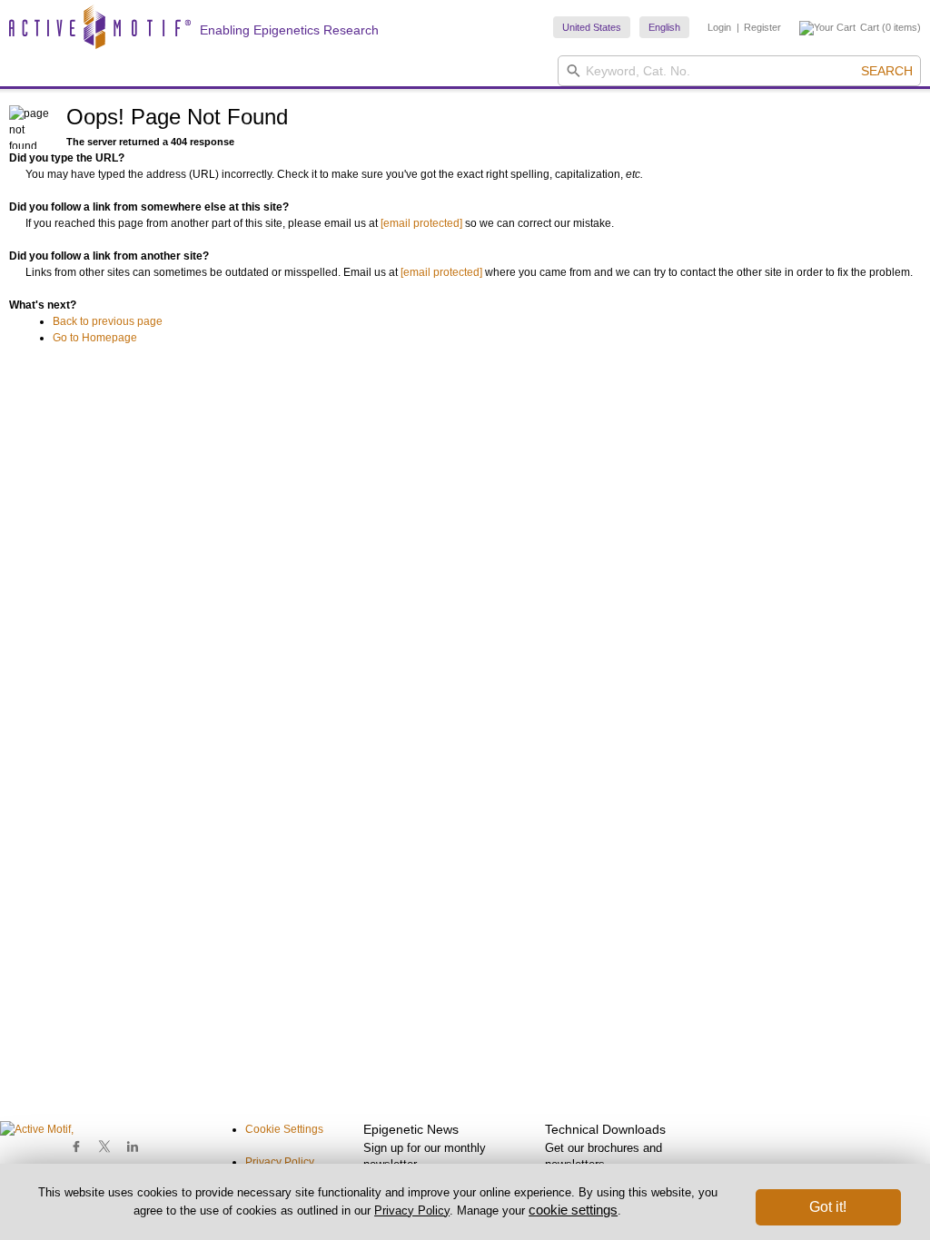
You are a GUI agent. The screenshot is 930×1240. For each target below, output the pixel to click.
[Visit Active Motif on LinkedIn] (132, 1146)
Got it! (827, 1207)
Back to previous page (108, 321)
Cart (869, 27)
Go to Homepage (95, 337)
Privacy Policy (279, 1162)
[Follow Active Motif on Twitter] (104, 1146)
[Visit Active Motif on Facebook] (76, 1146)
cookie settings (573, 1209)
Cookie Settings (284, 1129)
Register (762, 27)
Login (719, 27)
